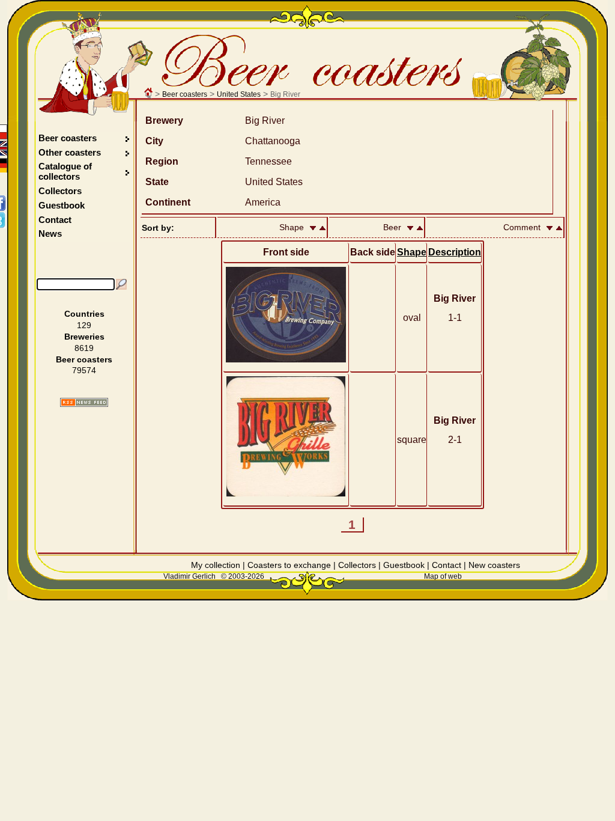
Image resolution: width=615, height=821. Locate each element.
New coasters (494, 565)
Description (454, 252)
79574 (84, 370)
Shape (411, 252)
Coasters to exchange (289, 565)
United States (239, 94)
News (50, 233)
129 (84, 325)
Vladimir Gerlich (189, 576)
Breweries (84, 336)
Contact (54, 220)
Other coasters (70, 152)
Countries (84, 314)
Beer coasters (184, 94)
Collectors (60, 191)
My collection (215, 565)
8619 (84, 348)
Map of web (443, 576)
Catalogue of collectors (65, 171)
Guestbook (61, 205)
